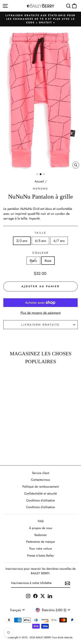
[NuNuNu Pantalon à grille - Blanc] (11, 439)
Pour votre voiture (40, 548)
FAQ (40, 521)
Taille (40, 233)
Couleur (40, 253)
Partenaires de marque (40, 542)
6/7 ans (59, 240)
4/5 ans (40, 240)
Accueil (39, 181)
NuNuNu (40, 189)
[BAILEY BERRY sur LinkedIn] (50, 596)
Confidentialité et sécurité (40, 493)
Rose (48, 260)
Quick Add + (14, 450)
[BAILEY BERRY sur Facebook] (35, 596)
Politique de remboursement (40, 486)
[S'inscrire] (67, 583)
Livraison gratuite (40, 325)
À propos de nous (40, 528)
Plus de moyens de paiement (40, 312)
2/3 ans (21, 240)
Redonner (40, 535)
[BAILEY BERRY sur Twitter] (42, 596)
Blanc (33, 260)
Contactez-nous (40, 480)
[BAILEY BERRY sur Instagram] (28, 596)
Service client (40, 473)
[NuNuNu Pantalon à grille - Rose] (16, 439)
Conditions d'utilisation (40, 500)
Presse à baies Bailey (40, 555)
